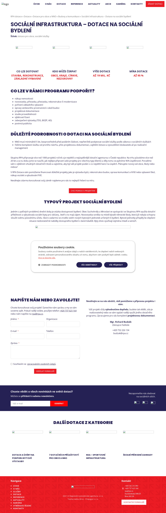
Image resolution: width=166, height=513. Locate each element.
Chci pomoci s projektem (83, 190)
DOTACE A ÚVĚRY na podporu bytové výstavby (23, 458)
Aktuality (19, 500)
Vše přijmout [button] (116, 265)
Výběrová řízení (22, 505)
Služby (17, 491)
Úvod (16, 486)
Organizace (51, 319)
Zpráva (14, 343)
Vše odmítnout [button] (89, 265)
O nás (16, 488)
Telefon (50, 331)
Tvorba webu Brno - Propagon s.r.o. (83, 499)
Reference (19, 497)
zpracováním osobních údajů (41, 364)
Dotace (17, 494)
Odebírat (59, 403)
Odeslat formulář (45, 371)
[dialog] (83, 256)
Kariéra (17, 503)
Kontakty (18, 508)
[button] (52, 264)
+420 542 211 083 (131, 486)
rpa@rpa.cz (37, 313)
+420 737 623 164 (68, 310)
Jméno (14, 319)
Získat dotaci (155, 3)
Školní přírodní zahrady (138, 454)
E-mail (14, 331)
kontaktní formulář (134, 502)
